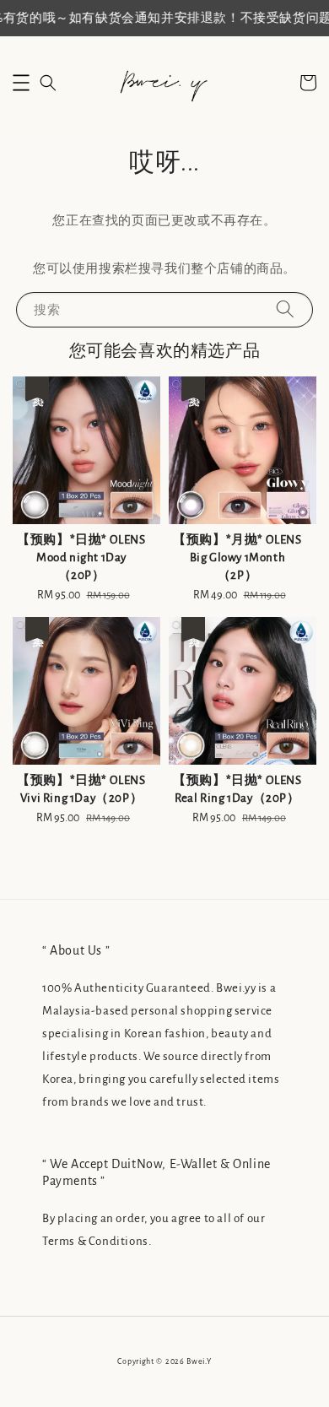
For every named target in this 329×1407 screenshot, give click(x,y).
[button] (21, 82)
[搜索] (285, 309)
